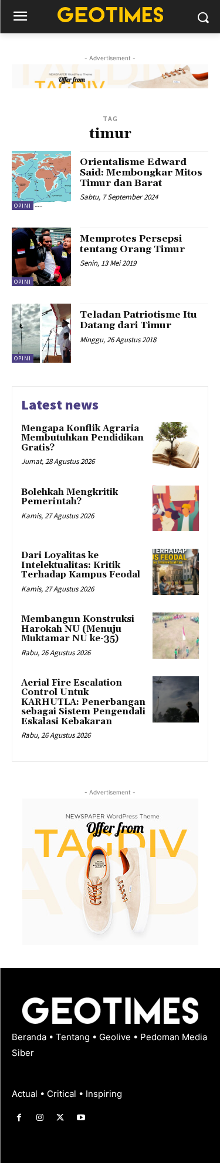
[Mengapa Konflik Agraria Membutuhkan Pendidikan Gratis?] (176, 445)
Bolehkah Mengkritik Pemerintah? (69, 497)
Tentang (74, 1036)
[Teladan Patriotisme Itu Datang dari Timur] (41, 333)
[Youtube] (81, 1117)
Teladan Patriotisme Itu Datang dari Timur (138, 320)
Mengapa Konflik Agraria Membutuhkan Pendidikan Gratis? (82, 438)
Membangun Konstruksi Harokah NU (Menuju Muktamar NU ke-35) (77, 629)
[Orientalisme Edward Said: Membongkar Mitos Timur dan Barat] (41, 180)
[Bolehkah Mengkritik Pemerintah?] (176, 509)
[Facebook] (19, 1117)
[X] (60, 1117)
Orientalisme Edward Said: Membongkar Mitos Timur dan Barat (141, 172)
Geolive (116, 1036)
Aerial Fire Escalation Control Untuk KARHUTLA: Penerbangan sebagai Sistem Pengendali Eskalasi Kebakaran (83, 702)
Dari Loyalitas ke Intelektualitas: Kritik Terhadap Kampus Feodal (80, 565)
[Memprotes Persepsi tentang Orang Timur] (41, 257)
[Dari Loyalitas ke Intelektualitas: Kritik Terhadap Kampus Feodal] (176, 572)
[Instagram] (39, 1117)
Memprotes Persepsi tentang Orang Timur (132, 244)
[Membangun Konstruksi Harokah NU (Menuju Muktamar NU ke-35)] (176, 636)
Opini (22, 205)
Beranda (30, 1036)
